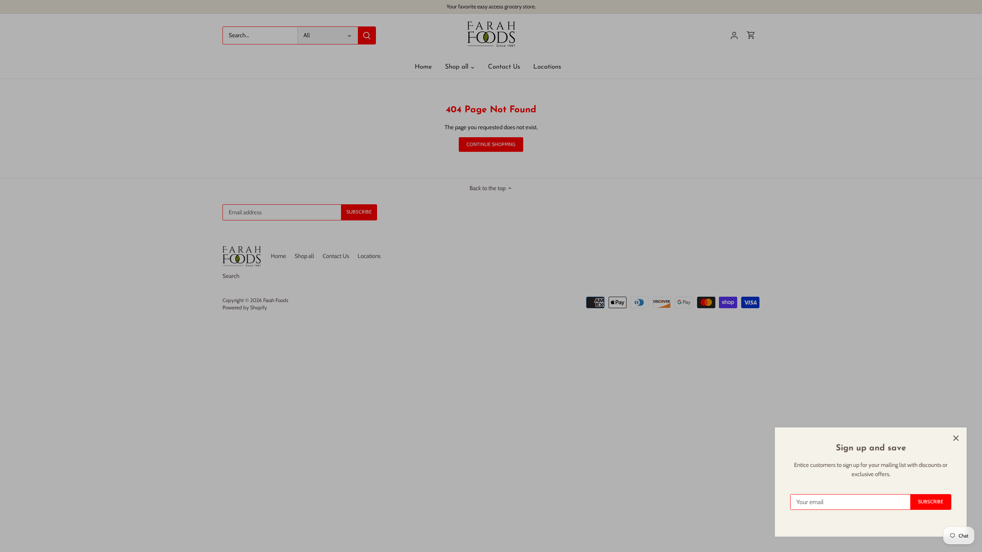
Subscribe (930, 501)
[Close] (955, 438)
